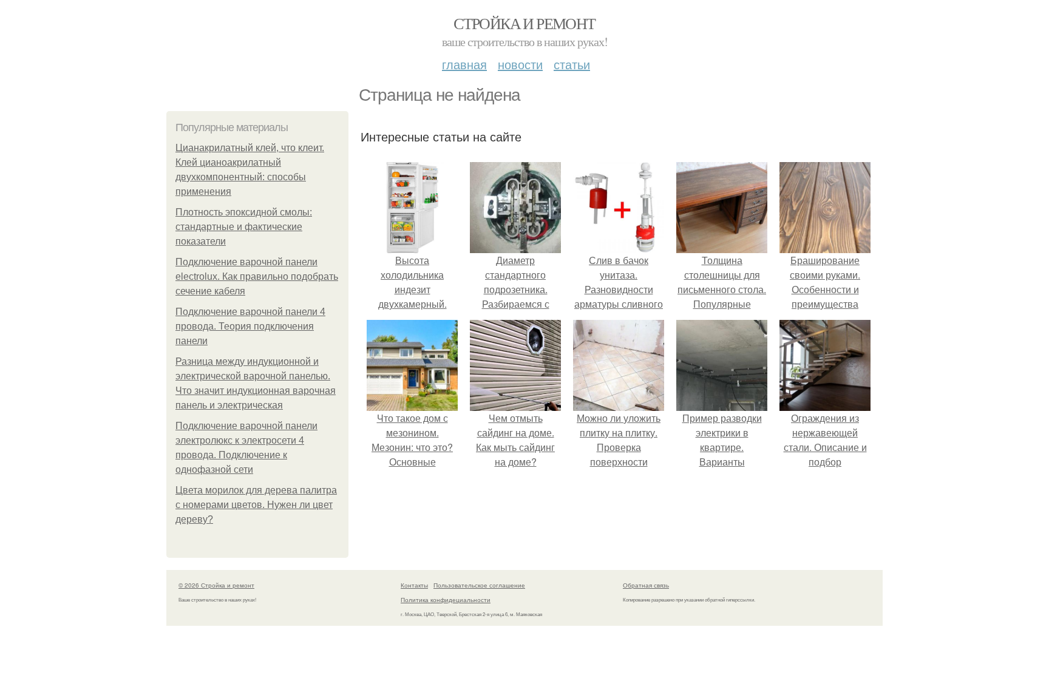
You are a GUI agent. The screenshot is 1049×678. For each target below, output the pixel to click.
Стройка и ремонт (524, 23)
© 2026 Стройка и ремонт (216, 585)
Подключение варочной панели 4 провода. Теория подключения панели (250, 326)
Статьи (572, 64)
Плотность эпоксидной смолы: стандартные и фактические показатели (243, 226)
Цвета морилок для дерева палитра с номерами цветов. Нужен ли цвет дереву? (256, 504)
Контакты (414, 585)
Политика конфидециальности (446, 599)
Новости (520, 64)
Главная (464, 64)
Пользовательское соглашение (479, 585)
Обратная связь (646, 585)
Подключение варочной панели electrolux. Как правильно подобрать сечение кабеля (256, 276)
